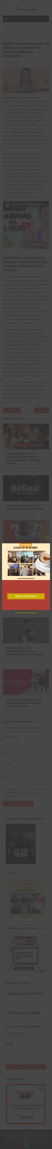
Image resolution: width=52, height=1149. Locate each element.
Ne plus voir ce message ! (26, 612)
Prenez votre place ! (26, 596)
